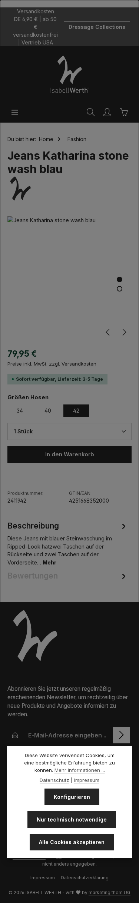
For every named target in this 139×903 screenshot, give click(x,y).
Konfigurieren (72, 797)
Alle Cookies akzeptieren (72, 842)
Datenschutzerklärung (85, 877)
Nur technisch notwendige (72, 819)
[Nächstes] (124, 332)
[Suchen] (90, 112)
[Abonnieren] (121, 735)
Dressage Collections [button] (97, 27)
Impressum (42, 877)
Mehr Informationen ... (79, 770)
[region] (69, 278)
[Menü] (14, 112)
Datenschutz (54, 780)
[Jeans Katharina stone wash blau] (69, 278)
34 (20, 410)
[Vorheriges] (108, 332)
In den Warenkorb (69, 454)
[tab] (67, 543)
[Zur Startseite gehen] (69, 74)
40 (47, 410)
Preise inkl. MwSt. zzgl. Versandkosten (51, 364)
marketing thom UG (109, 892)
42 (76, 410)
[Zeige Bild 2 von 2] (119, 288)
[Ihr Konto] (107, 112)
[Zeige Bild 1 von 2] (119, 279)
